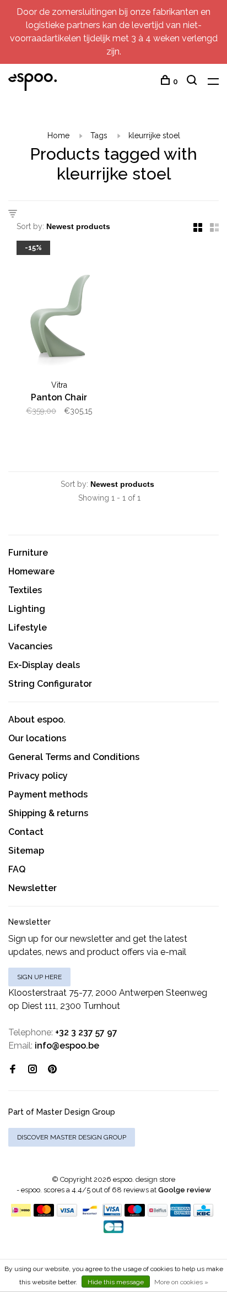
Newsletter (32, 888)
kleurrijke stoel (154, 135)
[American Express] (180, 1213)
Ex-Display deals (44, 665)
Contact (26, 832)
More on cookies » (181, 1282)
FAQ (16, 869)
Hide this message (116, 1282)
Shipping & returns (48, 813)
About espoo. (37, 719)
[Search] (193, 81)
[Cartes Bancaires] (113, 1230)
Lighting (26, 609)
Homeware (31, 571)
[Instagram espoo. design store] (32, 1070)
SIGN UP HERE (39, 977)
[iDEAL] (21, 1213)
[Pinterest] (52, 1070)
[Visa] (67, 1213)
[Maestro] (135, 1213)
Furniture (28, 552)
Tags (98, 135)
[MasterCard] (44, 1213)
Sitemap (26, 850)
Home (58, 135)
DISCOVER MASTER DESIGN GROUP (71, 1137)
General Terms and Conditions (73, 757)
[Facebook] (12, 1070)
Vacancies (30, 646)
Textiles (25, 590)
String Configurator (50, 683)
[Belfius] (157, 1213)
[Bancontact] (90, 1213)
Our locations (37, 738)
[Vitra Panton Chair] (59, 310)
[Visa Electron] (112, 1213)
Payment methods (48, 794)
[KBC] (203, 1213)
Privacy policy (38, 775)
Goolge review (184, 1190)
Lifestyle (27, 627)
